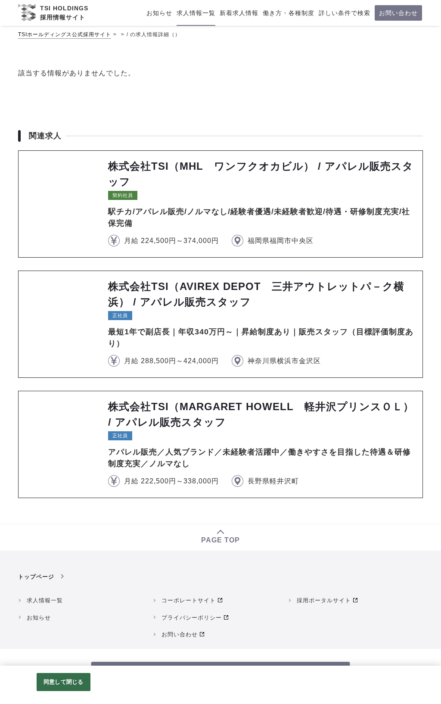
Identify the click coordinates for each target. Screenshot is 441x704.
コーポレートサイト (188, 600)
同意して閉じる (63, 682)
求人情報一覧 (45, 600)
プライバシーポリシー (191, 617)
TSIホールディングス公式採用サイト (64, 34)
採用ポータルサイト (324, 600)
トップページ (36, 576)
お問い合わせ (179, 634)
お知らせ (39, 617)
